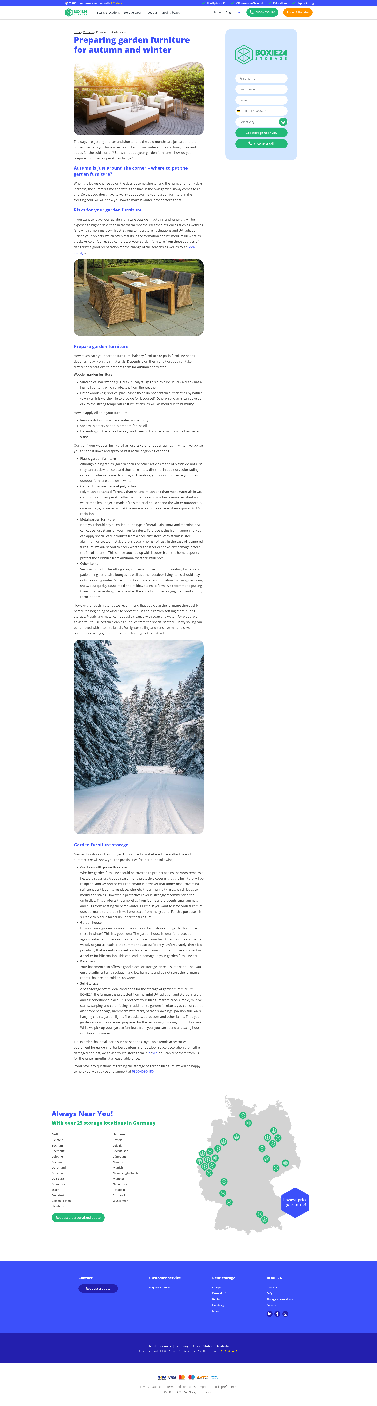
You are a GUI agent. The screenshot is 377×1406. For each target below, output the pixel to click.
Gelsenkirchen (61, 1201)
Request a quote (98, 1288)
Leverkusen (120, 1151)
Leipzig (117, 1145)
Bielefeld (57, 1140)
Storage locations (108, 12)
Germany (182, 1346)
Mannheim (120, 1162)
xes (154, 1053)
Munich (118, 1167)
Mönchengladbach (125, 1173)
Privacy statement (151, 1387)
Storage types (133, 12)
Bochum (57, 1145)
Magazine (88, 32)
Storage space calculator (282, 1299)
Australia (223, 1346)
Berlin (56, 1134)
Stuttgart (119, 1195)
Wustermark (121, 1201)
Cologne (57, 1156)
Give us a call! (264, 144)
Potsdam (119, 1190)
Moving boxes (170, 12)
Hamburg (58, 1206)
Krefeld (118, 1140)
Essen (55, 1190)
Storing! (306, 3)
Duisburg (58, 1178)
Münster (118, 1178)
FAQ (269, 1293)
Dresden (57, 1173)
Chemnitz (58, 1151)
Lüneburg (119, 1156)
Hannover (119, 1134)
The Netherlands (159, 1346)
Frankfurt (58, 1195)
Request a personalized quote (78, 1217)
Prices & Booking (298, 12)
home (77, 32)
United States (202, 1346)
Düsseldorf (59, 1184)
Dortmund (59, 1167)
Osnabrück (120, 1184)
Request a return (159, 1287)
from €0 (215, 3)
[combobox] (240, 111)
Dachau (57, 1162)
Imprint (203, 1387)
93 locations (280, 3)
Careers (271, 1305)
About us (152, 12)
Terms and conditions (181, 1387)
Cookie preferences (224, 1387)
